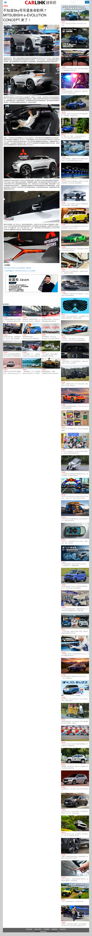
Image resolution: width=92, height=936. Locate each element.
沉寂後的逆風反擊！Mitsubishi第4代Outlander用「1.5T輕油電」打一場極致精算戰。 (73, 564)
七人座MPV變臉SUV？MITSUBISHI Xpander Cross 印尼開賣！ (20, 271)
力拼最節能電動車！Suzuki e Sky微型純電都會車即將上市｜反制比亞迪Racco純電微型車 (74, 587)
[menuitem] (6, 2)
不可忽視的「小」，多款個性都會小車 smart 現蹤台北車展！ (31, 356)
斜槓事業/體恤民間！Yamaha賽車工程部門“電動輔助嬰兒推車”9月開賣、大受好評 (74, 722)
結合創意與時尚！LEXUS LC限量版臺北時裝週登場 (51, 320)
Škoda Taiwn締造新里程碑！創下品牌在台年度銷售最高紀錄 (12, 356)
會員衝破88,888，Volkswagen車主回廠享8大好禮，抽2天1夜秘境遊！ (30, 339)
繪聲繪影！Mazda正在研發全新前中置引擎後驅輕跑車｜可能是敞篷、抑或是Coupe (74, 114)
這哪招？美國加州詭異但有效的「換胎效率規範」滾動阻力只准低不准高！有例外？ (74, 857)
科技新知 (63, 202)
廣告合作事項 (37, 929)
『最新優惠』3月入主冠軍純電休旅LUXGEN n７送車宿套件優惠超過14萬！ (31, 373)
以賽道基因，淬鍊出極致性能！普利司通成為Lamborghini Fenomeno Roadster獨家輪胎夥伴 (73, 339)
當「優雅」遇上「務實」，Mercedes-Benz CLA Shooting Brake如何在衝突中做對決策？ (73, 137)
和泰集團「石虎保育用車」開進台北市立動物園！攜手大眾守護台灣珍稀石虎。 (74, 767)
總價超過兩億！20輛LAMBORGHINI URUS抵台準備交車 (50, 373)
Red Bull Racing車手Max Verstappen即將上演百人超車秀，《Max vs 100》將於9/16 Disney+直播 (74, 497)
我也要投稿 (63, 929)
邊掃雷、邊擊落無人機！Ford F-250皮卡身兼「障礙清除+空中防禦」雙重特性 (74, 384)
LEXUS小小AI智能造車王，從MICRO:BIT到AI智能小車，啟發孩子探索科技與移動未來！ (74, 452)
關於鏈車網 (29, 929)
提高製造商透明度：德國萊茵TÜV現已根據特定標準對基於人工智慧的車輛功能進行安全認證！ (74, 159)
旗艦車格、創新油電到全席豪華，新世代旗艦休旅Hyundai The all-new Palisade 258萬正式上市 (74, 924)
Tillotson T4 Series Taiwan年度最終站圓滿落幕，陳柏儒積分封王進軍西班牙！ (74, 744)
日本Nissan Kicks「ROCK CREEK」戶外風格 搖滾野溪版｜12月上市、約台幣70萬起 (74, 812)
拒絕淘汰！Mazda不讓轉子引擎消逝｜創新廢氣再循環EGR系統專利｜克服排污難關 (74, 204)
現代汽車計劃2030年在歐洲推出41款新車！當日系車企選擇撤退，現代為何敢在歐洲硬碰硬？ (74, 182)
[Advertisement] (31, 299)
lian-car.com (43, 931)
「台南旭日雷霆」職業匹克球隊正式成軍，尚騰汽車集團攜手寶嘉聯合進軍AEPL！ (74, 632)
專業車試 (63, 22)
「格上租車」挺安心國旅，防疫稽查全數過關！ (50, 355)
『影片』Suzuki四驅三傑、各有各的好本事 (72, 901)
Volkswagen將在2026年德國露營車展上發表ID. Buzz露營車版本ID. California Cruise (74, 227)
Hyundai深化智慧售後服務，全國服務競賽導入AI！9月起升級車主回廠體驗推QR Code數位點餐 (74, 609)
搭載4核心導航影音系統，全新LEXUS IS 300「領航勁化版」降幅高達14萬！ (31, 321)
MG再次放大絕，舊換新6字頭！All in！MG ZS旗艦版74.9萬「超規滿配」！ (12, 339)
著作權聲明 (46, 929)
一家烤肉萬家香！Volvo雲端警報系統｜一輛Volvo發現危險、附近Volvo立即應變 (74, 362)
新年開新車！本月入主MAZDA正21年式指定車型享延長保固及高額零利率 (51, 339)
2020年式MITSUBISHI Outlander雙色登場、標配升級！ (18, 268)
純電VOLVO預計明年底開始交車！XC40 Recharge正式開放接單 (12, 373)
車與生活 (63, 314)
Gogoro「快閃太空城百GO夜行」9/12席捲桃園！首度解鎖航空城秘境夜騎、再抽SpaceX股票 (75, 317)
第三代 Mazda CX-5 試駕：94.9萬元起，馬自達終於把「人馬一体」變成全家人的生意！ (74, 834)
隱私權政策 (54, 929)
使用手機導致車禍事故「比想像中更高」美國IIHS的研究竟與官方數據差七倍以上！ (74, 92)
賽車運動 (63, 494)
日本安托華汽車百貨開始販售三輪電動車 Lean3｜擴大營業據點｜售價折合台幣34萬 (74, 474)
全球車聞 (63, 67)
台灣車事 (5, 6)
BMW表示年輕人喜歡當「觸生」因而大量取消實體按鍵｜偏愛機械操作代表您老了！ (74, 69)
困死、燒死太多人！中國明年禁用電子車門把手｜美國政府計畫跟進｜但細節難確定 (74, 879)
